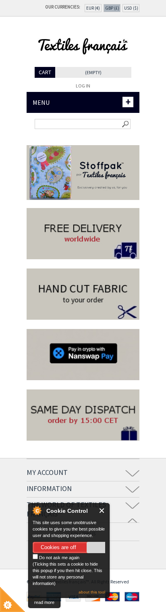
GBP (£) (112, 8)
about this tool (92, 592)
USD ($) (131, 8)
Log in (83, 85)
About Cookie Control (37, 510)
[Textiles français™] (83, 64)
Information (49, 488)
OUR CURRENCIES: (64, 7)
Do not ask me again (58, 557)
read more (44, 602)
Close (102, 510)
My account (47, 472)
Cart (45, 72)
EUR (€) (93, 8)
